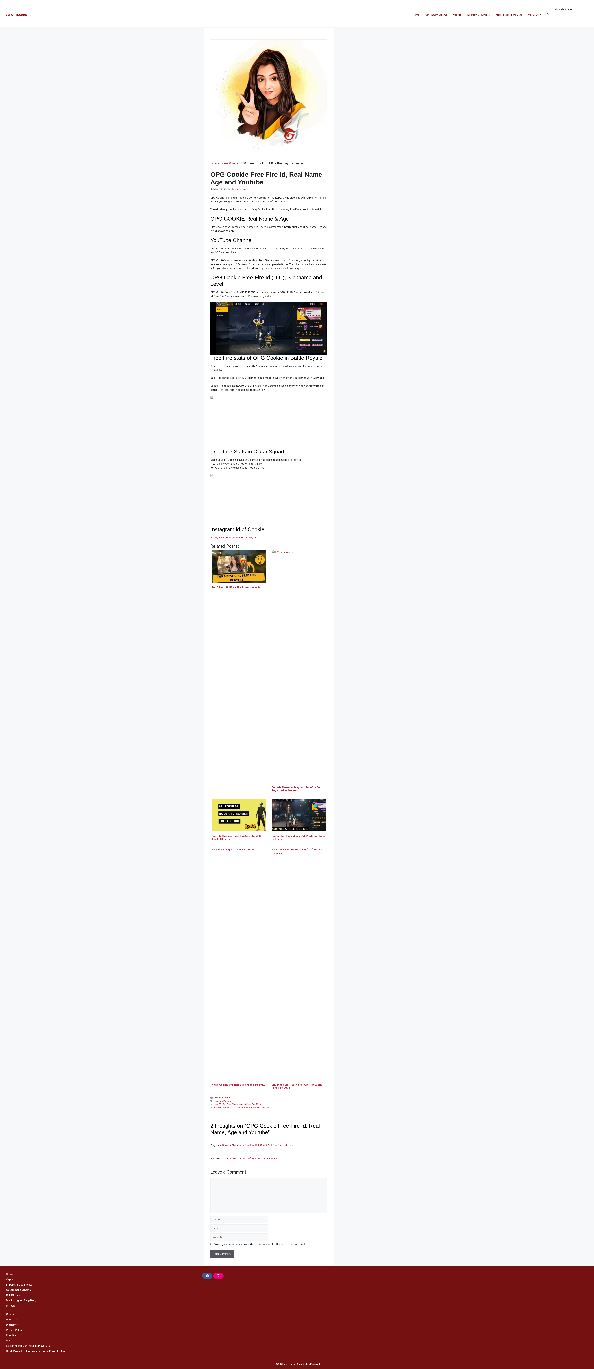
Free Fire (11, 1335)
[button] (548, 15)
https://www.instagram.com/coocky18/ (233, 537)
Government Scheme (436, 14)
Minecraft (12, 1305)
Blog (8, 1340)
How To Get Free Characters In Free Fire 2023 (237, 1104)
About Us (11, 1319)
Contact (11, 1314)
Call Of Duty (13, 1295)
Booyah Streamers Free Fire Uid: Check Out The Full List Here (257, 1145)
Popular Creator (229, 163)
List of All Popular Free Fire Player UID (28, 1345)
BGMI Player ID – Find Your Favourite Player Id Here (35, 1351)
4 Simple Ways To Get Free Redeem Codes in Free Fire (241, 1107)
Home (416, 14)
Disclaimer (12, 1324)
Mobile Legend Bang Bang (509, 14)
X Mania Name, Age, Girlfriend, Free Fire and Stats (251, 1158)
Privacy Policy (14, 1330)
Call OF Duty (534, 14)
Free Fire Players (222, 1101)
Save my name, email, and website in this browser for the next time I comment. (260, 1244)
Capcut (457, 14)
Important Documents (478, 14)
